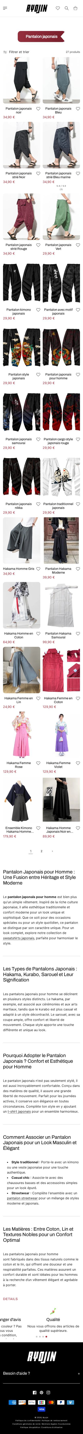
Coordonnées (64, 1424)
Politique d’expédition (30, 1427)
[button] (5, 8)
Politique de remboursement (54, 1421)
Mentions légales (49, 1424)
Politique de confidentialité (28, 1421)
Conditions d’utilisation (52, 1427)
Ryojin (45, 1418)
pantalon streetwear (22, 1198)
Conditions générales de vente (26, 1424)
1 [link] (30, 851)
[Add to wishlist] (38, 109)
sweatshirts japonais (18, 938)
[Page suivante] (52, 851)
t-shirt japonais (19, 1111)
